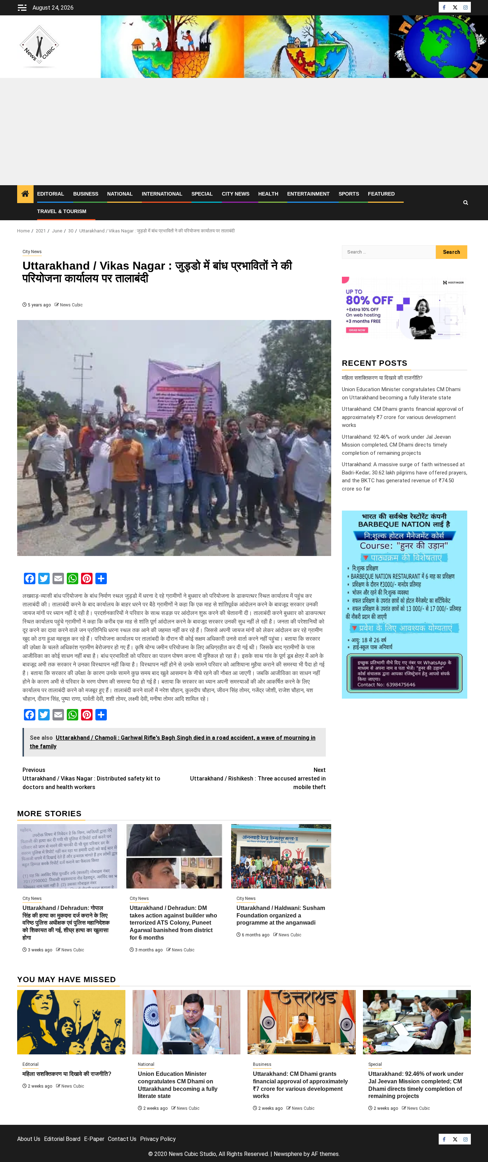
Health (268, 194)
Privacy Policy (158, 1139)
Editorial (50, 194)
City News (235, 194)
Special (202, 194)
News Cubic (71, 304)
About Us (28, 1139)
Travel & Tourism (61, 211)
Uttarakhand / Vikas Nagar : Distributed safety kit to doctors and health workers (91, 779)
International (162, 194)
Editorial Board (62, 1139)
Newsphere (288, 1154)
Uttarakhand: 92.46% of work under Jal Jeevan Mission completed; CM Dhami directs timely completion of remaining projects (396, 444)
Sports (349, 194)
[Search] (465, 203)
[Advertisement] (244, 132)
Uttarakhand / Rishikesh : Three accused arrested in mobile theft (258, 779)
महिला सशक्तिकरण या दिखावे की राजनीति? (382, 377)
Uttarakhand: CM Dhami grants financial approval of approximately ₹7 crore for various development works (403, 417)
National (120, 194)
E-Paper (94, 1139)
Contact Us (122, 1139)
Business (85, 194)
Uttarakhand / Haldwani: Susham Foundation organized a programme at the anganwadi (280, 915)
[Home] (25, 194)
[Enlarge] (458, 519)
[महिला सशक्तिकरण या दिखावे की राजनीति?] (71, 1022)
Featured (381, 194)
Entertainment (308, 194)
